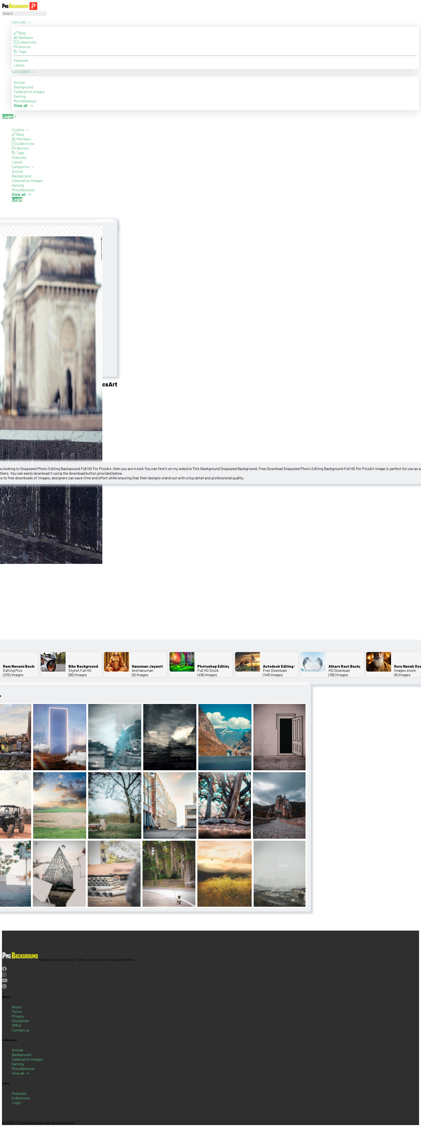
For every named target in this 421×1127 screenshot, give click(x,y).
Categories (22, 72)
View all (18, 1073)
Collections (27, 42)
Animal (19, 82)
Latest (19, 65)
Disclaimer (20, 1020)
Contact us (20, 1030)
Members (25, 37)
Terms (17, 1011)
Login (16, 1102)
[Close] (3, 122)
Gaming (20, 96)
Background (23, 87)
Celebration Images (29, 91)
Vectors (24, 46)
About (17, 1006)
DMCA (16, 1025)
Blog (22, 32)
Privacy (18, 1016)
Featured (21, 60)
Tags (22, 51)
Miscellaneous (25, 100)
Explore (19, 22)
